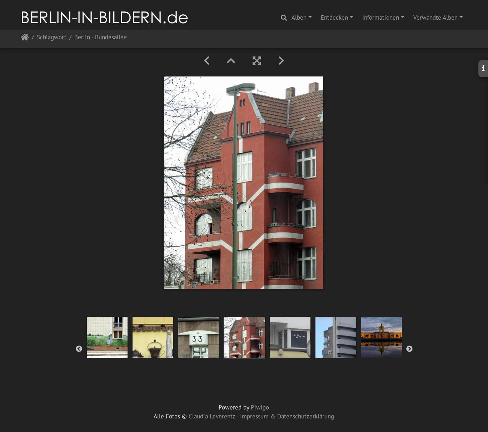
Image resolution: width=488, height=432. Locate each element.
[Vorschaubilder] (231, 60)
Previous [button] (79, 349)
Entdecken (334, 17)
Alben (299, 17)
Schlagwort (51, 37)
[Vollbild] (257, 60)
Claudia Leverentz (212, 416)
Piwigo (260, 407)
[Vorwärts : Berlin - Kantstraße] (281, 60)
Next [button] (409, 349)
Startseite (25, 38)
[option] (107, 337)
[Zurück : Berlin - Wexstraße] (206, 60)
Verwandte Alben (435, 17)
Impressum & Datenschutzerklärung (287, 416)
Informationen (380, 17)
